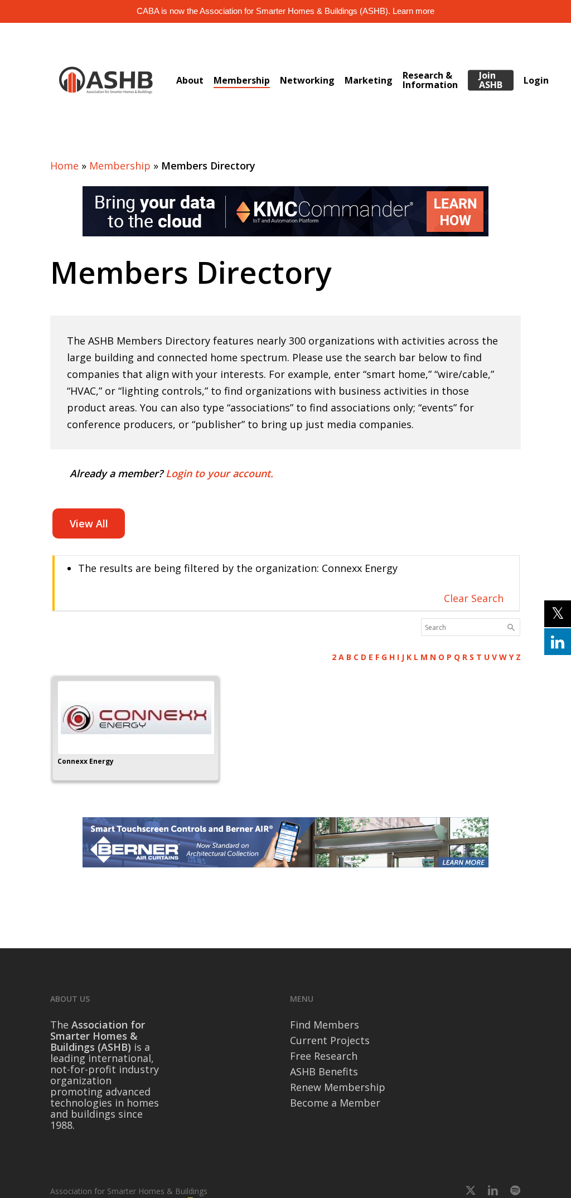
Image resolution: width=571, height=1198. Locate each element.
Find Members (324, 1024)
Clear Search (474, 598)
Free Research (323, 1055)
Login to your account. (219, 473)
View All (89, 523)
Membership (120, 165)
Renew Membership (337, 1087)
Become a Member (335, 1102)
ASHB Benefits (324, 1071)
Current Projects (330, 1040)
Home (64, 165)
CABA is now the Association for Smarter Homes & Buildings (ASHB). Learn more (285, 11)
